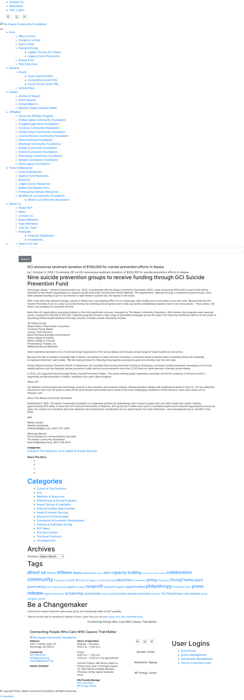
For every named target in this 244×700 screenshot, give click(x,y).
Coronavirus (60, 580)
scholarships (92, 593)
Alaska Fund (26, 60)
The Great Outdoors (49, 536)
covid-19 (72, 580)
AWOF (107, 572)
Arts (61, 451)
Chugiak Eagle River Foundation (39, 124)
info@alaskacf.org (39, 657)
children (162, 573)
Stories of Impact (29, 96)
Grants (23, 72)
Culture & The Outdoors (42, 451)
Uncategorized (46, 540)
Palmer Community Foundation (38, 151)
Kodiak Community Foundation (38, 147)
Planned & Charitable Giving (54, 524)
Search (25, 259)
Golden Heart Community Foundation (42, 132)
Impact (13, 92)
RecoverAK (58, 593)
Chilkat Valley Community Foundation (42, 120)
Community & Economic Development (60, 520)
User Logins (16, 10)
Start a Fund (26, 44)
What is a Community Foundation (49, 199)
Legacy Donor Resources (43, 56)
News (22, 211)
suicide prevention (139, 593)
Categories (44, 481)
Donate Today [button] (146, 651)
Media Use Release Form (34, 187)
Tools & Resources (20, 167)
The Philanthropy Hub (175, 593)
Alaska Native (90, 573)
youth (42, 598)
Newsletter (16, 6)
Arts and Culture (47, 532)
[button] (9, 16)
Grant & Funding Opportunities (56, 508)
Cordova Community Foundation (39, 128)
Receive (14, 68)
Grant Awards (27, 100)
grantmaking (36, 586)
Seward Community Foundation (38, 159)
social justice (119, 593)
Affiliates (14, 112)
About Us (15, 203)
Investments (35, 239)
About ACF (25, 207)
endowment (139, 580)
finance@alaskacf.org (41, 660)
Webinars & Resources (50, 496)
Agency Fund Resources (34, 175)
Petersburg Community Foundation (40, 155)
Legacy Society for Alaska (44, 52)
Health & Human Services (81, 451)
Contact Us (16, 2)
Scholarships (27, 88)
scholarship (74, 593)
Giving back (163, 580)
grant (199, 580)
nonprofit (94, 586)
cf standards (7, 696)
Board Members (29, 219)
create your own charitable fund (125, 616)
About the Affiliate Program (36, 116)
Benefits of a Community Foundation (42, 195)
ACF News (43, 528)
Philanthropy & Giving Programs (57, 500)
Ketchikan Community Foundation (40, 143)
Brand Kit (24, 179)
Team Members (28, 223)
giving (151, 580)
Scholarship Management (197, 658)
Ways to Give (27, 36)
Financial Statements (41, 235)
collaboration (179, 572)
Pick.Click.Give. (28, 64)
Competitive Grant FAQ (42, 80)
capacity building (126, 572)
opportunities (135, 587)
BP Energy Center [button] (146, 672)
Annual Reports (28, 104)
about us (36, 572)
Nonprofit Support (114, 586)
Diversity (110, 580)
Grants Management (193, 654)
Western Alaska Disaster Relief (38, 108)
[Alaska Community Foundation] (23, 23)
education (124, 580)
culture (101, 580)
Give (12, 32)
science (106, 593)
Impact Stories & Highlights (54, 504)
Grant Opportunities (40, 76)
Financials (25, 231)
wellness (194, 593)
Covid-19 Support (88, 580)
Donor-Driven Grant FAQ (43, 84)
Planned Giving (28, 48)
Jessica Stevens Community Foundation (44, 136)
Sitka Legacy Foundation (34, 163)
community (40, 579)
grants (72, 586)
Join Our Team (28, 227)
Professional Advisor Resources (38, 191)
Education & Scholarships (53, 516)
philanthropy (159, 586)
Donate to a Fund (29, 40)
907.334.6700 (37, 654)
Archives (32, 556)
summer (156, 593)
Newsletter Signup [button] (145, 662)
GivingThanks (182, 579)
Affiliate (51, 572)
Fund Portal (188, 650)
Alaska (77, 572)
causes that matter (150, 573)
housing (81, 587)
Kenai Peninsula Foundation (36, 139)
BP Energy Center (87, 685)
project (48, 593)
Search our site (28, 243)
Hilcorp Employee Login (196, 662)
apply (99, 573)
